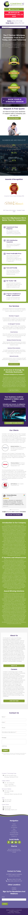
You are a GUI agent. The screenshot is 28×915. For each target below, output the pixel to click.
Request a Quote (14, 834)
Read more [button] (5, 506)
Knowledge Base (14, 832)
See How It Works (14, 390)
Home (14, 824)
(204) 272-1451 (19, 23)
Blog (14, 829)
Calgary (14, 888)
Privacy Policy (11, 912)
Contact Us (14, 836)
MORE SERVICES (14, 364)
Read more (4, 479)
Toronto (14, 889)
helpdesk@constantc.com (10, 809)
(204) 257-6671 (7, 801)
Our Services (14, 827)
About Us (14, 825)
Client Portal (15, 9)
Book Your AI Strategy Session (15, 100)
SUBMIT (5, 750)
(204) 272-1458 (17, 21)
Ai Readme (14, 831)
